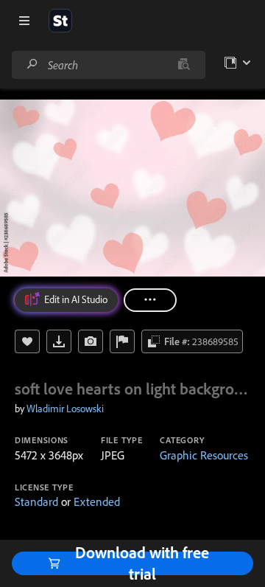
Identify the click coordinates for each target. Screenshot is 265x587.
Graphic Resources (204, 455)
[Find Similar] (90, 341)
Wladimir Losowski (65, 408)
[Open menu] (24, 20)
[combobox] (108, 65)
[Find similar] (183, 65)
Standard (36, 501)
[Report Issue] (122, 341)
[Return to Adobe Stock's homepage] (60, 20)
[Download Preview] (58, 341)
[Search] (32, 64)
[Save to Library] (27, 341)
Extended (97, 501)
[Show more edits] (150, 300)
